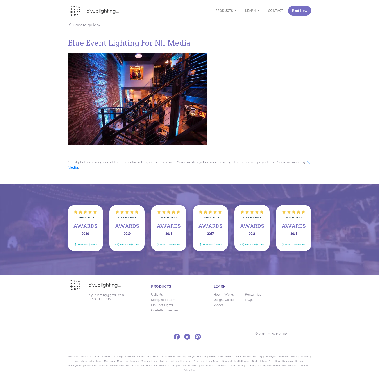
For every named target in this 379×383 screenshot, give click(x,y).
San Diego (146, 365)
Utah (240, 365)
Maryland (304, 356)
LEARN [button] (251, 11)
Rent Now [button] (299, 11)
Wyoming (189, 370)
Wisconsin (303, 365)
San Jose (176, 365)
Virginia (261, 365)
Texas (233, 365)
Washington (273, 365)
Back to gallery (86, 24)
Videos (218, 305)
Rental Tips (253, 295)
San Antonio (132, 365)
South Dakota (207, 365)
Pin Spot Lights (162, 305)
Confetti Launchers (165, 310)
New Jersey (200, 361)
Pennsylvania (75, 365)
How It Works (224, 295)
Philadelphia (90, 365)
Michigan (97, 361)
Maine (294, 356)
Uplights (157, 295)
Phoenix (103, 365)
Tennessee (222, 365)
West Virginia (289, 365)
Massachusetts (83, 361)
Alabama (73, 356)
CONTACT (275, 11)
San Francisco (161, 365)
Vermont (250, 365)
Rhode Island (117, 365)
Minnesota (109, 361)
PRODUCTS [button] (224, 11)
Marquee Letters (163, 300)
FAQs (249, 300)
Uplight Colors (224, 300)
